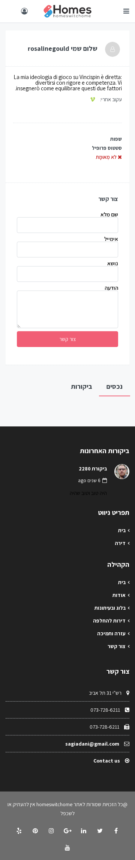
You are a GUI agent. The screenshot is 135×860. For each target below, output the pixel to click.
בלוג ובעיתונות (110, 607)
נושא (112, 263)
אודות (119, 595)
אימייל (111, 239)
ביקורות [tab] (81, 386)
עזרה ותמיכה (111, 633)
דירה (120, 543)
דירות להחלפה (109, 620)
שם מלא (109, 215)
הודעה (111, 288)
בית (122, 530)
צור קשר (117, 646)
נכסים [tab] (114, 386)
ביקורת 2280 (93, 468)
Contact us (106, 760)
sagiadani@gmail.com (92, 743)
